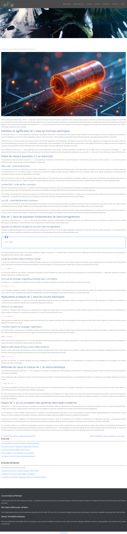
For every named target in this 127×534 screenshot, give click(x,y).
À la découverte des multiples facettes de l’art (15, 450)
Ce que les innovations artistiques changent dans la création (20, 446)
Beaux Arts (67, 4)
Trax (122, 4)
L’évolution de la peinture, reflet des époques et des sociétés (20, 471)
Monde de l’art (79, 4)
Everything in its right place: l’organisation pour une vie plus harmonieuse (23, 477)
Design (89, 4)
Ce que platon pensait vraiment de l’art (13, 467)
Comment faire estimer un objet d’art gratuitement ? (19, 436)
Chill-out (115, 4)
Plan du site (63, 533)
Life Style (106, 4)
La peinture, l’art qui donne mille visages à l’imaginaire (18, 474)
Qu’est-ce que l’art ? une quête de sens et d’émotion (17, 453)
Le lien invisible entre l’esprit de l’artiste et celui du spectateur (20, 443)
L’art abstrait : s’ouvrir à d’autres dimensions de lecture (18, 456)
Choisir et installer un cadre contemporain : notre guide (107, 436)
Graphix (97, 4)
